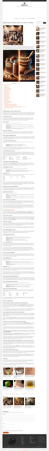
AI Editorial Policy (16, 18)
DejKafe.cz (24, 5)
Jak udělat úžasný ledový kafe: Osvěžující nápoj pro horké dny (43, 46)
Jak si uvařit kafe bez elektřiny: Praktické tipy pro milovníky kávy (43, 33)
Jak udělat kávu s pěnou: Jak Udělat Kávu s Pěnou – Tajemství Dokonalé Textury (43, 77)
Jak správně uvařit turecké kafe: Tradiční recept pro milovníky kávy (42, 60)
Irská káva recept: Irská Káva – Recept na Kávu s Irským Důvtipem (43, 41)
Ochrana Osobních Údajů (31, 18)
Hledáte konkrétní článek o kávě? (40, 21)
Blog (20, 18)
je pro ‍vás (33, 347)
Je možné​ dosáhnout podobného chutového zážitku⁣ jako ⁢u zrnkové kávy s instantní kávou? (15, 106)
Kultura (22, 439)
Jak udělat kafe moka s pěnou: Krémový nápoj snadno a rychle (42, 90)
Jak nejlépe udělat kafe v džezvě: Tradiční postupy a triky (43, 37)
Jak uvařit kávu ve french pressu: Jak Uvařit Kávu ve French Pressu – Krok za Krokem (43, 95)
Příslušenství (22, 442)
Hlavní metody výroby (6, 92)
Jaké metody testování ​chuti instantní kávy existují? (10, 105)
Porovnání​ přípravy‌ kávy (6, 96)
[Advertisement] (24, 12)
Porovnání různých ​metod (7, 97)
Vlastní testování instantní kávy (8, 102)
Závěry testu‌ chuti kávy (6, 98)
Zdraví (22, 440)
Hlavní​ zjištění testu (6, 99)
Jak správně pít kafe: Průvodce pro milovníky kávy (43, 68)
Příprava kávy (22, 438)
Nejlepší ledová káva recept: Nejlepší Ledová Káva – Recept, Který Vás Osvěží (43, 82)
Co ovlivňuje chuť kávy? (6, 94)
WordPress (8, 446)
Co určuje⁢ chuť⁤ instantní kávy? (8, 88)
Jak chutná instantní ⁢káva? (6, 87)
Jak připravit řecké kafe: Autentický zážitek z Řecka (43, 86)
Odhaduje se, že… (6, 100)
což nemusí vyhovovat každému (21, 347)
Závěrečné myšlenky (6, 86)
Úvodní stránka (31, 438)
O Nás (26, 18)
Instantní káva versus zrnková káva (7, 84)
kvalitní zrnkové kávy (11, 268)
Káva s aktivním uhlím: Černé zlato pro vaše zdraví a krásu (7, 407)
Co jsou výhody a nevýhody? (7, 93)
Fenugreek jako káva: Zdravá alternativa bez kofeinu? (18, 407)
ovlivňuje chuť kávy (9, 210)
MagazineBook (39, 446)
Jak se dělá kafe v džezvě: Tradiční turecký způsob (43, 72)
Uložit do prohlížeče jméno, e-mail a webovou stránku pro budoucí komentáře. (13, 430)
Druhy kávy (4, 21)
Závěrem (4, 108)
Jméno (4, 423)
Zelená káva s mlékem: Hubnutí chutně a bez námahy (29, 407)
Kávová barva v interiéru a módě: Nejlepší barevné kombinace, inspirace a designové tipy (18, 0)
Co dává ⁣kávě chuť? (6, 85)
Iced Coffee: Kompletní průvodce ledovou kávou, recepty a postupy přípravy (43, 28)
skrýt (16, 83)
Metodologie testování (7, 90)
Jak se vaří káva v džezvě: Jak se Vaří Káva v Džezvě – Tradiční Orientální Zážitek (43, 55)
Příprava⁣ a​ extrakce (6, 95)
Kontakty (23, 18)
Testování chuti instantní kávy (7, 89)
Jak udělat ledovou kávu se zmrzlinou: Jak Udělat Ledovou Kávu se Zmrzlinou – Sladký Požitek (43, 50)
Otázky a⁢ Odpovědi (5, 103)
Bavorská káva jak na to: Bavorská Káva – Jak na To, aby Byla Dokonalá (43, 64)
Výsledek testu (6, 91)
